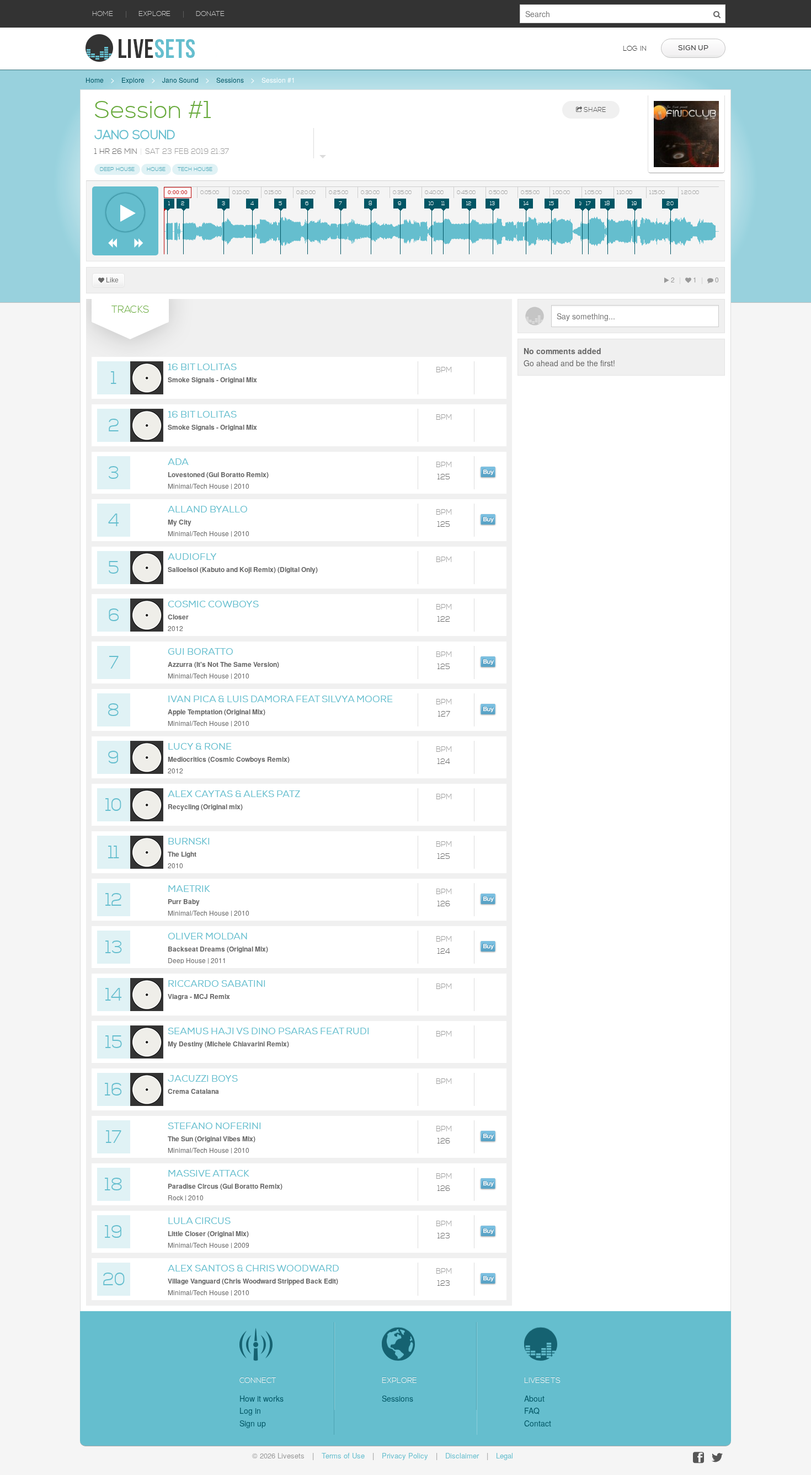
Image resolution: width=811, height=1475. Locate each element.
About (534, 1398)
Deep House (117, 169)
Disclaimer (462, 1455)
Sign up (693, 48)
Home (102, 13)
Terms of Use (343, 1455)
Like (111, 280)
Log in (635, 48)
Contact (537, 1423)
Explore (154, 13)
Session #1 (278, 79)
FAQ (532, 1410)
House (156, 169)
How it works (261, 1398)
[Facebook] (698, 1458)
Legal (504, 1455)
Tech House (195, 169)
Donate (210, 13)
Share (594, 110)
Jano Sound (180, 79)
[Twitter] (717, 1458)
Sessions (230, 79)
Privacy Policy (405, 1455)
